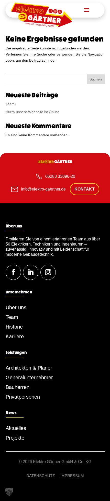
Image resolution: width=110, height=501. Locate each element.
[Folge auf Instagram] (48, 272)
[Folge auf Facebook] (13, 272)
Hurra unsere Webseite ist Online (32, 112)
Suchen (96, 79)
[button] (9, 492)
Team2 (11, 104)
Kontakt (84, 189)
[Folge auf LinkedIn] (30, 272)
